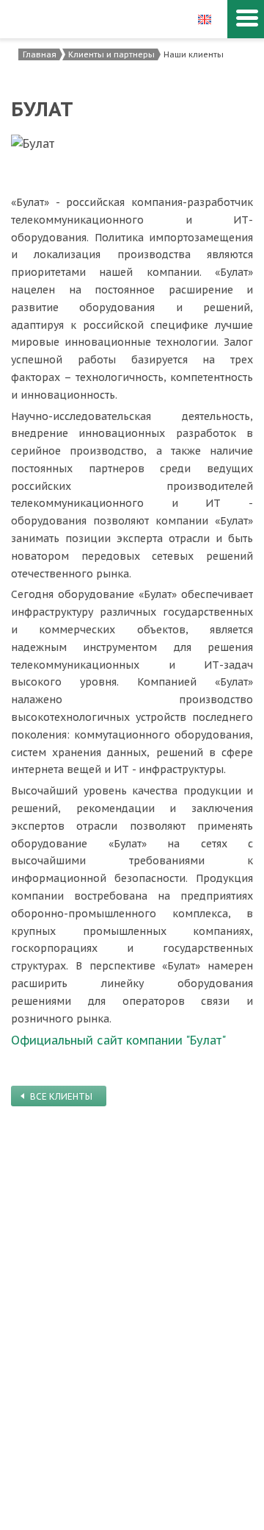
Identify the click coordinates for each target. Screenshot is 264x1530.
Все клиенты (61, 1096)
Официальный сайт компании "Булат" (118, 1040)
